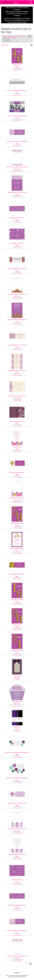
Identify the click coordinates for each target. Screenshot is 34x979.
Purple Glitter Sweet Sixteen (17, 599)
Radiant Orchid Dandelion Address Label (17, 905)
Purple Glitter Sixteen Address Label (17, 574)
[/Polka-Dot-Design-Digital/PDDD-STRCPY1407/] (17, 794)
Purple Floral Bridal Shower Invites (17, 421)
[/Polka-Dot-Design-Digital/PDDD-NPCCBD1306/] (17, 692)
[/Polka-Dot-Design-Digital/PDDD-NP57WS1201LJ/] (17, 412)
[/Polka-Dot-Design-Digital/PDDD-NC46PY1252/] (17, 488)
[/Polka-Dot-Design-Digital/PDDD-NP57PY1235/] (17, 616)
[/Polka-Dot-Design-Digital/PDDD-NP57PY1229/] (17, 590)
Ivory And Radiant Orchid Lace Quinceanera (17, 370)
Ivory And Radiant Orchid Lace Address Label (17, 345)
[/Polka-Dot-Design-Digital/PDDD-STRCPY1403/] (17, 132)
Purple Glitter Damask (17, 446)
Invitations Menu (5, 45)
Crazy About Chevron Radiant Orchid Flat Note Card (17, 166)
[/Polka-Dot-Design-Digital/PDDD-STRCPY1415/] (17, 896)
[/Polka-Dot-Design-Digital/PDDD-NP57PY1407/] (17, 845)
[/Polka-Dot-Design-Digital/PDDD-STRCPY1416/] (17, 208)
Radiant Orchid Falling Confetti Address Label (17, 930)
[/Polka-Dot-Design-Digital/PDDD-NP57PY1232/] (17, 641)
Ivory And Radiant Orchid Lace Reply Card (17, 395)
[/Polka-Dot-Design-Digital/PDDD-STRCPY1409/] (17, 743)
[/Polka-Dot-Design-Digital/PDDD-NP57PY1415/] (17, 870)
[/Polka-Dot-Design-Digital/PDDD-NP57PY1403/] (17, 183)
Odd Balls (17, 679)
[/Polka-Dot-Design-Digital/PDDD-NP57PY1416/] (17, 234)
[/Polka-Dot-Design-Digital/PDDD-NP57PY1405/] (17, 310)
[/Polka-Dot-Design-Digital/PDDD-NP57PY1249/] (17, 539)
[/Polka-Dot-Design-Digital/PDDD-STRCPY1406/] (17, 921)
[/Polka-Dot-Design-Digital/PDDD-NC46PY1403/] (17, 157)
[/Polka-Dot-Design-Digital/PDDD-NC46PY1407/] (17, 819)
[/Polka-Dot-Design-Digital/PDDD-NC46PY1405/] (17, 285)
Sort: (4, 39)
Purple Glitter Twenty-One (17, 650)
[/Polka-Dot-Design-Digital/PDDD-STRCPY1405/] (17, 259)
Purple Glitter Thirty (17, 625)
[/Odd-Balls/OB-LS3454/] (17, 666)
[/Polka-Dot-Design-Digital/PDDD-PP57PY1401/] (17, 106)
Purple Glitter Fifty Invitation (17, 523)
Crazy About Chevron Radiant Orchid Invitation (17, 192)
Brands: (4, 40)
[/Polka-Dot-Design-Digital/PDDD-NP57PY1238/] (17, 55)
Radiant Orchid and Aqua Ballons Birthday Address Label (17, 752)
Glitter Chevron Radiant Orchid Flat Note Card (17, 294)
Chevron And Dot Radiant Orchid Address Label (17, 90)
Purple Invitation (17, 676)
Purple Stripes (17, 726)
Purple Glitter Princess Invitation (17, 548)
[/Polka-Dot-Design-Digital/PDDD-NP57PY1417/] (17, 361)
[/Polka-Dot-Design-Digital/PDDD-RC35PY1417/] (17, 386)
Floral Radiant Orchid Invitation (17, 243)
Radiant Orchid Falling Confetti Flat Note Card (17, 956)
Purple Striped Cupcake (17, 701)
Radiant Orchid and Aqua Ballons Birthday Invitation (17, 777)
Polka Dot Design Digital (17, 69)
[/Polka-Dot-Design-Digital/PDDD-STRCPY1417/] (17, 335)
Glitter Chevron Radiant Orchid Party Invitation (17, 319)
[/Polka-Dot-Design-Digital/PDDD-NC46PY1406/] (17, 947)
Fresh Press (17, 731)
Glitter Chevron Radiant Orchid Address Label (17, 268)
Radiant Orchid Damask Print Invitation (17, 854)
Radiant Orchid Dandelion (17, 879)
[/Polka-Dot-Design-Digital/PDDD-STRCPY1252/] (17, 463)
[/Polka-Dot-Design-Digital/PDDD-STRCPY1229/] (17, 565)
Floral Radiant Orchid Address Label (17, 217)
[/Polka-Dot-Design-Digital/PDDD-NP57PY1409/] (17, 768)
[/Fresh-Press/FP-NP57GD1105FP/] (17, 717)
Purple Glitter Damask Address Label (17, 472)
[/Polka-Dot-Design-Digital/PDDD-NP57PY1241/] (17, 514)
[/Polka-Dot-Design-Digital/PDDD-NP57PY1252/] (17, 437)
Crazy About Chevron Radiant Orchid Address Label (17, 141)
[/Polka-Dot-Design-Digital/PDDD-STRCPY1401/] (17, 81)
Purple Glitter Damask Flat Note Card (17, 497)
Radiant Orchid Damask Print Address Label (17, 803)
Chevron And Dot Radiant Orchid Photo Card (17, 115)
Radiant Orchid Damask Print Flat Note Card (17, 828)
